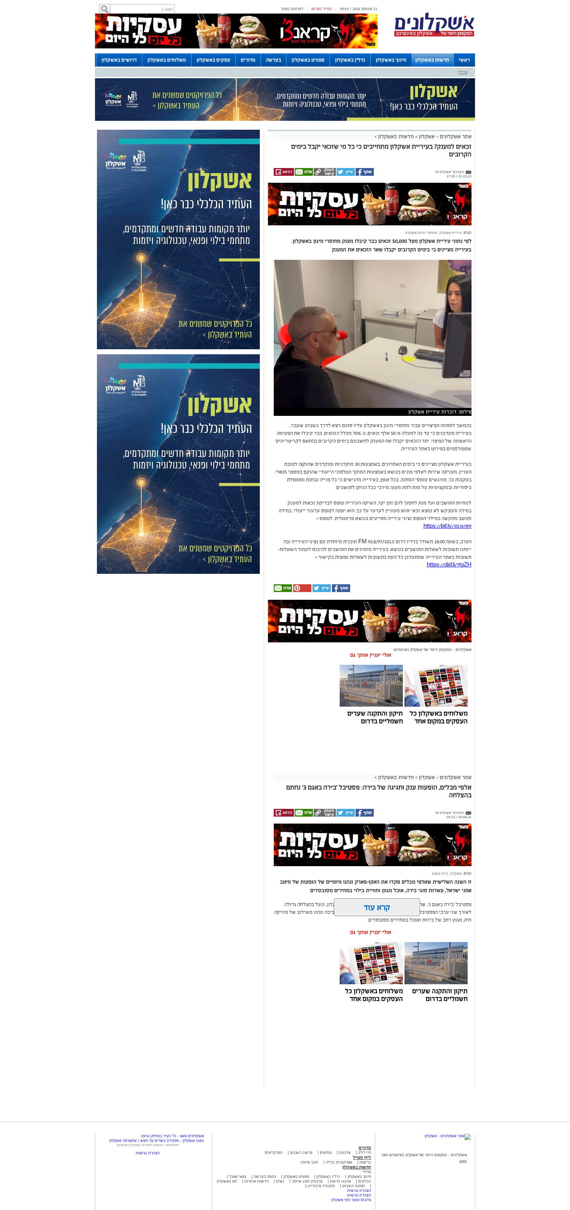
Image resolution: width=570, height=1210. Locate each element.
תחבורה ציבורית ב (320, 1185)
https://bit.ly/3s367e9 (447, 526)
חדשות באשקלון (432, 60)
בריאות (365, 1162)
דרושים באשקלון (119, 60)
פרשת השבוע (301, 1152)
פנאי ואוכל (237, 1176)
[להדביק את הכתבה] (301, 590)
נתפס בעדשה (264, 1176)
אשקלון (455, 873)
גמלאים (326, 1152)
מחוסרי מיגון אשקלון (421, 232)
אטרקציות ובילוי (339, 1162)
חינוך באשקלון (391, 60)
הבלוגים (364, 1181)
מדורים (248, 60)
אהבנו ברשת (340, 1181)
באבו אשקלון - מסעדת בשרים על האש (172, 1140)
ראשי (464, 60)
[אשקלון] (434, 35)
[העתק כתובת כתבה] (324, 174)
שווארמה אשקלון (123, 1140)
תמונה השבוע (353, 1185)
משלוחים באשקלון (166, 60)
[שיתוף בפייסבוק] (364, 174)
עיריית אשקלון (450, 232)
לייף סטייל (362, 1157)
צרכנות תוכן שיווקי (307, 1181)
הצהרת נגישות (359, 1190)
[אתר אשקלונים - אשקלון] (448, 1135)
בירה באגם (440, 873)
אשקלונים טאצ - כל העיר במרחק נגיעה (172, 1135)
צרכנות (345, 1152)
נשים (280, 1181)
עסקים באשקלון (213, 60)
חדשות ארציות (256, 1181)
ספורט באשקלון (308, 60)
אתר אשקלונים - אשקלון (444, 136)
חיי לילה (364, 1152)
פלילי (462, 72)
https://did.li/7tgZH (449, 565)
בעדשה (273, 60)
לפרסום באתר (292, 8)
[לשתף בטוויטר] (345, 174)
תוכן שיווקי (309, 1162)
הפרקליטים (274, 1152)
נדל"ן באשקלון (350, 60)
